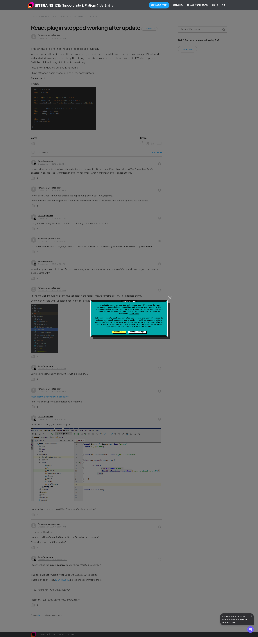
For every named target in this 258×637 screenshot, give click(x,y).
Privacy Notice (123, 322)
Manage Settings (137, 332)
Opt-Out (148, 326)
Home (40, 5)
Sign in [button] (215, 5)
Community (178, 5)
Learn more (134, 314)
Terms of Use (143, 322)
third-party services (109, 324)
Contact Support (159, 5)
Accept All (118, 332)
